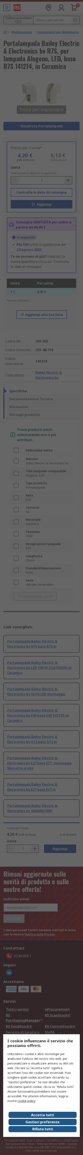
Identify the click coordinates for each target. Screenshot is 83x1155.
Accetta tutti (42, 1115)
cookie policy (26, 1101)
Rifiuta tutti (42, 1129)
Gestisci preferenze (43, 1122)
